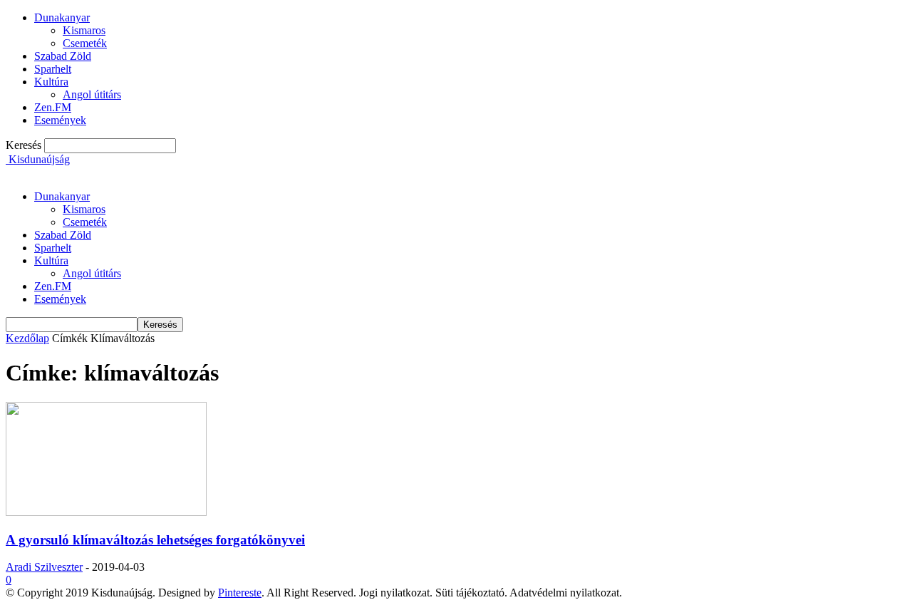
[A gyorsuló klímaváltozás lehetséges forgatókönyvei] (106, 512)
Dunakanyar (62, 17)
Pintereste (239, 592)
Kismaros (84, 30)
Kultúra (51, 82)
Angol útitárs (92, 94)
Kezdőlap (27, 338)
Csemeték (85, 43)
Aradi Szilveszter (44, 567)
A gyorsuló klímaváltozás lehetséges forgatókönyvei (155, 539)
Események (60, 120)
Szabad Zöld (62, 56)
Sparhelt (52, 69)
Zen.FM (52, 107)
